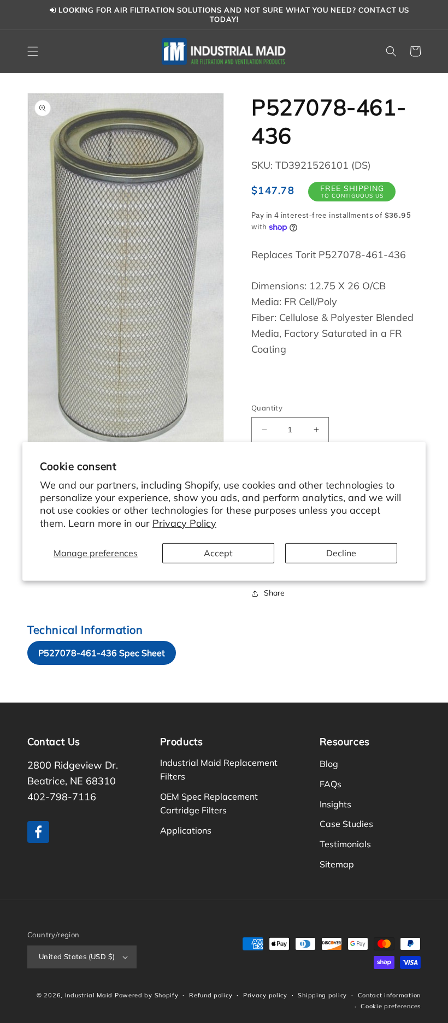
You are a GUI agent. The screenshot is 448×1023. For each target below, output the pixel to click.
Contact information (389, 995)
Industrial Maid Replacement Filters (219, 769)
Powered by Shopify (147, 995)
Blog (329, 763)
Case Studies (346, 823)
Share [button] (274, 593)
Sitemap (337, 864)
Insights (335, 804)
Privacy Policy (184, 523)
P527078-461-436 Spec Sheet (101, 652)
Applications (185, 830)
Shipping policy (322, 995)
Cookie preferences (391, 1006)
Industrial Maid (89, 995)
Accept (218, 553)
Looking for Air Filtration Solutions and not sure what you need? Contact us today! (232, 14)
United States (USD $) (77, 956)
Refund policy (210, 995)
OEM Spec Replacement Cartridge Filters (209, 803)
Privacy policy (265, 995)
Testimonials (345, 843)
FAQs (330, 783)
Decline (341, 553)
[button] (33, 51)
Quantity (266, 407)
